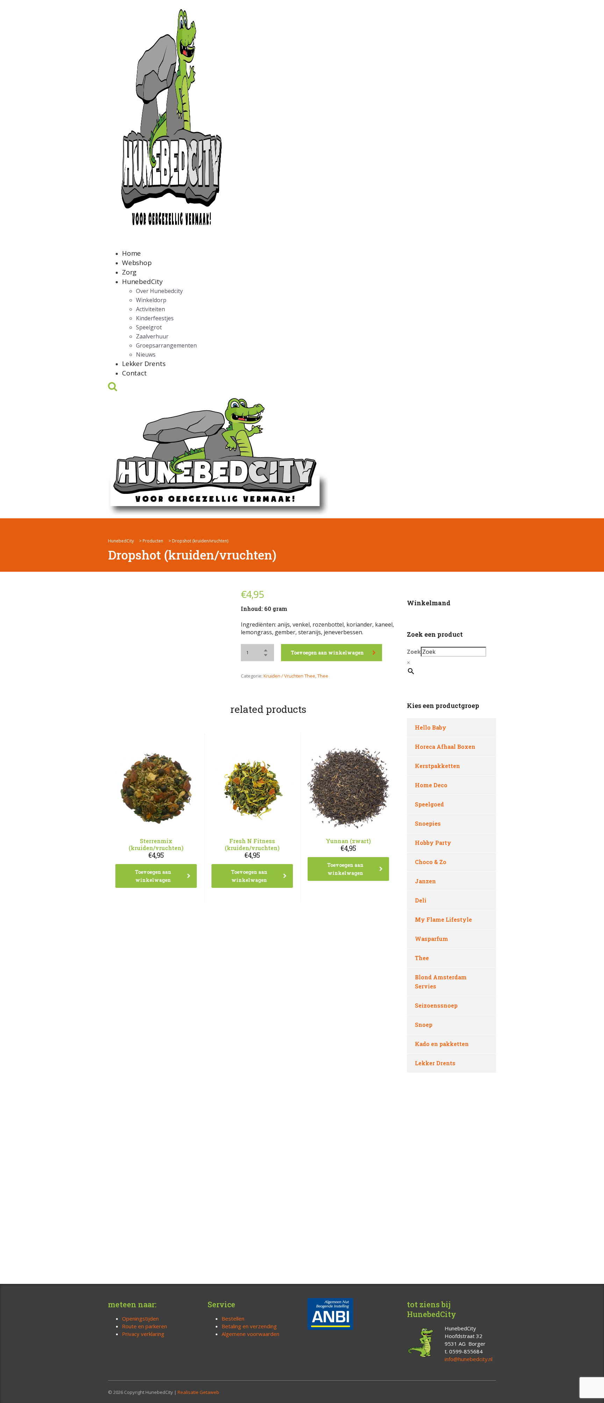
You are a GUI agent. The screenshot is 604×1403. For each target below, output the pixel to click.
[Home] (218, 455)
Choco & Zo (430, 861)
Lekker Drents (143, 363)
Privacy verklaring (143, 1333)
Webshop (137, 262)
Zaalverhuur (152, 336)
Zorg (129, 272)
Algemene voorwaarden (250, 1333)
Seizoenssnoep (436, 1005)
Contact (134, 373)
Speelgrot (149, 327)
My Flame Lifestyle (443, 919)
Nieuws (146, 354)
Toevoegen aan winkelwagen (327, 652)
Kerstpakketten (437, 765)
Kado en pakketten (442, 1043)
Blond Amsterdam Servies (441, 981)
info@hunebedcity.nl (468, 1358)
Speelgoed (429, 804)
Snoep (423, 1024)
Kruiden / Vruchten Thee (289, 676)
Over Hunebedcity (159, 291)
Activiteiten (150, 309)
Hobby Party (433, 842)
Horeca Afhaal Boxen (445, 746)
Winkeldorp (151, 300)
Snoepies (428, 823)
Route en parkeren (144, 1326)
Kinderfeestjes (155, 318)
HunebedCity (142, 281)
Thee (322, 676)
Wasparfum (431, 938)
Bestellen (233, 1318)
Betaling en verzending (249, 1326)
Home (131, 253)
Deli (420, 900)
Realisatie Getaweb (198, 1392)
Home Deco (431, 785)
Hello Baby (430, 727)
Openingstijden (140, 1318)
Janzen (425, 881)
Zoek (414, 652)
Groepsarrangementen (166, 345)
